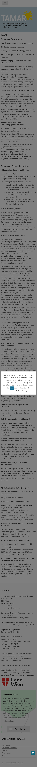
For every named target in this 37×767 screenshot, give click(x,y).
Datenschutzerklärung (18, 391)
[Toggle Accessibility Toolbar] (33, 753)
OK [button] (12, 388)
